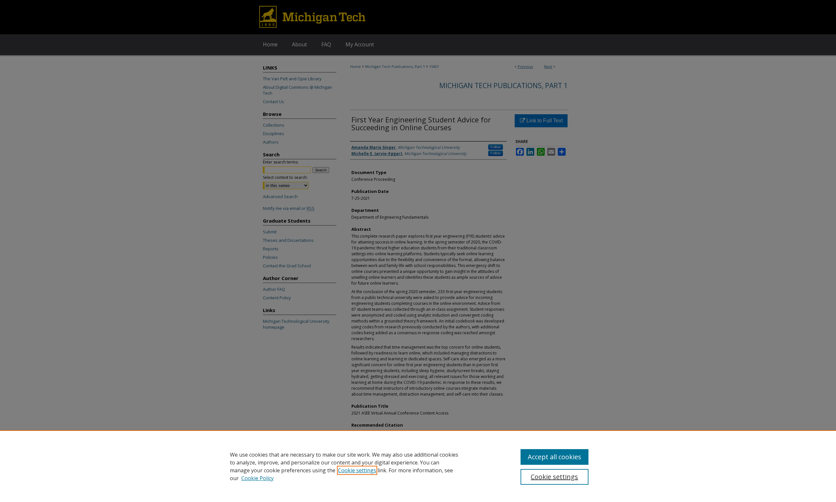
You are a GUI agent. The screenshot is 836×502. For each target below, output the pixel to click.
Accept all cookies (554, 456)
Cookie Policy (257, 478)
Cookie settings (357, 470)
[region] (418, 466)
